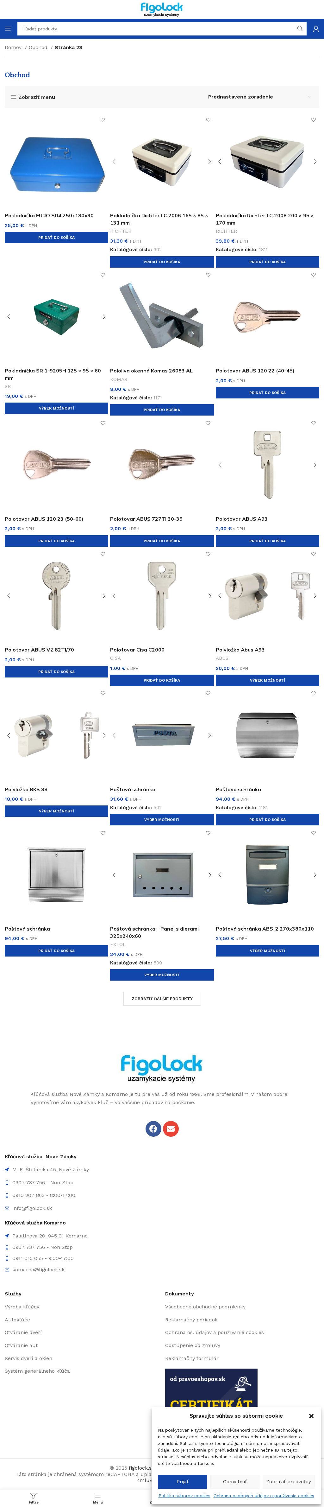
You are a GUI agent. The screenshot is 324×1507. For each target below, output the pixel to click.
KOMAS (118, 379)
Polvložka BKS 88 (26, 789)
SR (8, 386)
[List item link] (162, 1183)
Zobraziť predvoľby (288, 1482)
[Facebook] (153, 1129)
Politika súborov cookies (184, 1495)
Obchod (39, 47)
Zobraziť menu (36, 97)
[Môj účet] (316, 28)
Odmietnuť (235, 1482)
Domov (14, 47)
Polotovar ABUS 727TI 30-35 (146, 519)
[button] (311, 1416)
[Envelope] (171, 1129)
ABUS (222, 658)
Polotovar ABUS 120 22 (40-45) (255, 370)
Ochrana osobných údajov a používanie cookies (264, 1495)
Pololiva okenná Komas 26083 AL (151, 370)
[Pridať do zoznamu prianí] (102, 119)
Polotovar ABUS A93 (242, 519)
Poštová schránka (132, 789)
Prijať (183, 1482)
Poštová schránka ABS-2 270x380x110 (265, 928)
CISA (115, 658)
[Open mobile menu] (8, 28)
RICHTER (120, 231)
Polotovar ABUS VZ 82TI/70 (39, 649)
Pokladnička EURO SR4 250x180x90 (49, 215)
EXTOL (118, 944)
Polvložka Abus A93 (240, 649)
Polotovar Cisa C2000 (137, 649)
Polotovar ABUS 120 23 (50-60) (44, 519)
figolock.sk (141, 1468)
